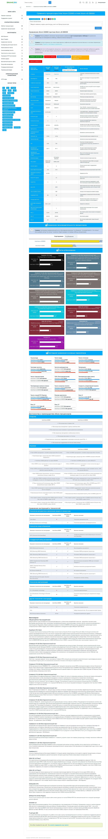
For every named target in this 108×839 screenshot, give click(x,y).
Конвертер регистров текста (9, 44)
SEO (4, 93)
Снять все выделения (64, 56)
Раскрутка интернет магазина (11, 120)
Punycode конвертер (7, 64)
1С (3, 88)
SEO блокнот (4, 36)
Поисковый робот (8, 103)
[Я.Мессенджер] (55, 19)
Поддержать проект (6, 18)
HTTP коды (4, 79)
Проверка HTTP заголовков (8, 56)
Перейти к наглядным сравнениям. (52, 44)
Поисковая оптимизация (10, 100)
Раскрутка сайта (7, 122)
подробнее (61, 255)
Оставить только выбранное (77, 57)
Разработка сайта (8, 114)
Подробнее (47, 74)
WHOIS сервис (5, 58)
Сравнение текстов (6, 42)
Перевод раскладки (6, 70)
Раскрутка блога (7, 117)
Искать (98, 28)
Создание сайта (7, 127)
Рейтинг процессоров (7, 26)
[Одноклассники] (44, 19)
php (15, 90)
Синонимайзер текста (7, 50)
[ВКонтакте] (42, 19)
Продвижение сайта (8, 112)
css (8, 88)
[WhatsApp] (53, 19)
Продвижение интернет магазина (10, 108)
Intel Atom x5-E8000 (40, 241)
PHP (9, 90)
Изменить (48, 70)
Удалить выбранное (35, 61)
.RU (12, 2)
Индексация (6, 95)
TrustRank (10, 93)
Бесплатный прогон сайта (8, 61)
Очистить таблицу (50, 56)
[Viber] (51, 19)
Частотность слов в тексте (8, 53)
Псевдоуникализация (7, 67)
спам (4, 130)
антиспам (17, 127)
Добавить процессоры (36, 56)
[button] (100, 2)
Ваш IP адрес (4, 39)
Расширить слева (35, 19)
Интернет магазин (8, 98)
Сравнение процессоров (8, 28)
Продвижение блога (8, 105)
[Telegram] (46, 19)
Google (13, 88)
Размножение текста (7, 47)
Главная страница (6, 15)
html (4, 90)
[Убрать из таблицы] (51, 67)
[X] (49, 19)
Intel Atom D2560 (40, 245)
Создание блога (7, 125)
